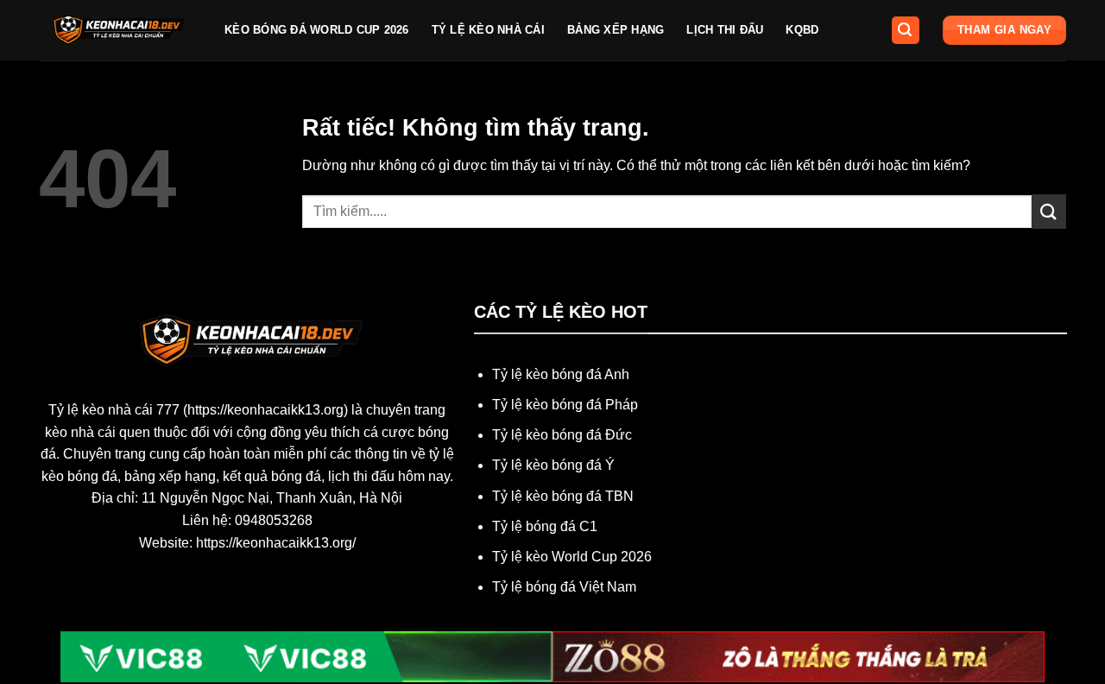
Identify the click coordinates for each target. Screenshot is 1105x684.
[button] (905, 30)
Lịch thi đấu (724, 29)
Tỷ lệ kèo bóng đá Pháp (565, 404)
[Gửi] (1049, 211)
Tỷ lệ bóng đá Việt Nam (564, 587)
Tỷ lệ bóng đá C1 (544, 526)
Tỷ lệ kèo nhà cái (488, 29)
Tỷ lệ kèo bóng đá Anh (560, 374)
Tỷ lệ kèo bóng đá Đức (562, 435)
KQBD (802, 29)
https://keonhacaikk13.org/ (276, 542)
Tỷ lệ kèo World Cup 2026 (572, 556)
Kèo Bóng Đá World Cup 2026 (316, 29)
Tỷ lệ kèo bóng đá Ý (553, 465)
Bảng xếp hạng (615, 29)
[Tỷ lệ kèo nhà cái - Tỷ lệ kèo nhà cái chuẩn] (119, 30)
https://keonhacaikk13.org (265, 409)
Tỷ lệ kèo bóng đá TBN (563, 496)
